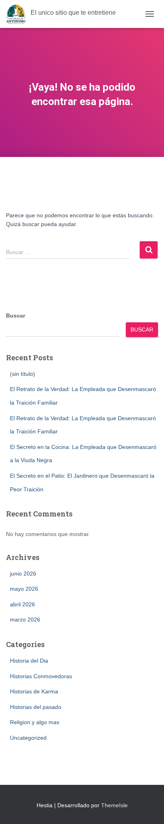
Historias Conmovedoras (41, 676)
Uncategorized (28, 738)
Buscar (15, 315)
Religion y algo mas (34, 722)
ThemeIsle (114, 805)
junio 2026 (23, 573)
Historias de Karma (34, 691)
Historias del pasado (35, 707)
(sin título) (22, 374)
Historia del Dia (29, 660)
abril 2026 (22, 604)
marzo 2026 (25, 619)
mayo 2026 (24, 589)
